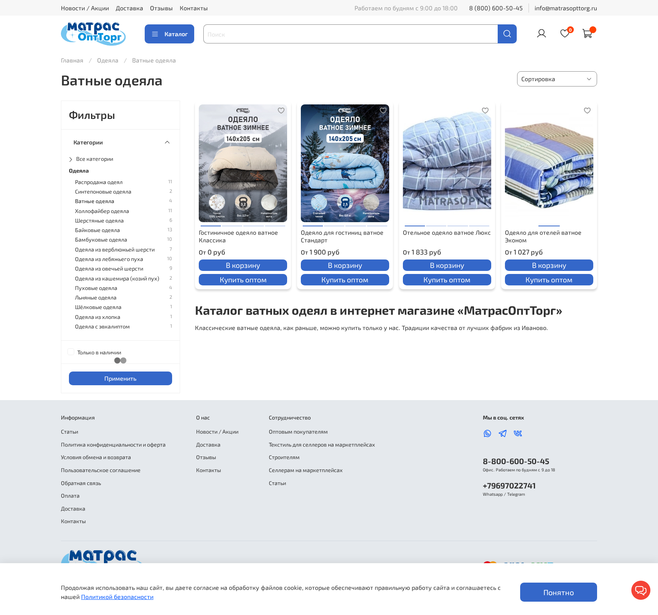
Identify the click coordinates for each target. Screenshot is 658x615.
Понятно (558, 592)
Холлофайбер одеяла (102, 211)
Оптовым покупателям (298, 431)
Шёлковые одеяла (98, 307)
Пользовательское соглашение (101, 470)
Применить (120, 378)
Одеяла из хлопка (97, 317)
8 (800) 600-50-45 (496, 7)
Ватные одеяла (94, 201)
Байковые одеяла (97, 230)
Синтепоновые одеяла (103, 191)
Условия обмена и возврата (96, 457)
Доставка (129, 7)
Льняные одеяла (96, 297)
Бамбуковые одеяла (101, 239)
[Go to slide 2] (232, 222)
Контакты (194, 7)
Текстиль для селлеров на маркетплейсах (322, 444)
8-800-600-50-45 (516, 461)
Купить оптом (243, 279)
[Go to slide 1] (211, 222)
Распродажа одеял (99, 182)
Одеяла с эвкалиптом (102, 326)
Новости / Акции (85, 7)
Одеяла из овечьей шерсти (109, 268)
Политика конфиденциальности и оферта (113, 444)
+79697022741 (509, 485)
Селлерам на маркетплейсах (306, 470)
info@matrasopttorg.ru (566, 7)
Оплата (70, 495)
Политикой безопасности (117, 596)
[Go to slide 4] (275, 222)
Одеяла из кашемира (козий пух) (117, 278)
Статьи (69, 431)
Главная (72, 60)
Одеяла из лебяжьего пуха (109, 259)
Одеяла (108, 60)
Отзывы (161, 7)
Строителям (284, 457)
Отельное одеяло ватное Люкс (447, 232)
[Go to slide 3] (253, 222)
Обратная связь (81, 483)
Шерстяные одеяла (99, 220)
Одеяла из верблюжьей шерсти (115, 249)
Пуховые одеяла (96, 288)
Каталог (176, 33)
